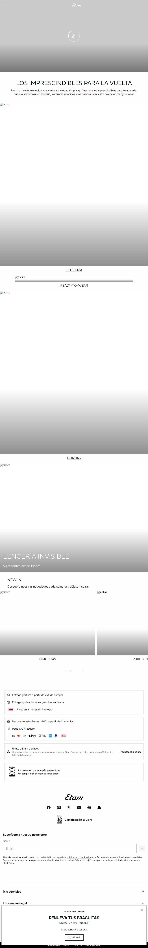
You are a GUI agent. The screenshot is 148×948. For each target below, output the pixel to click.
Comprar (74, 937)
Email (6, 841)
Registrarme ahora (130, 751)
